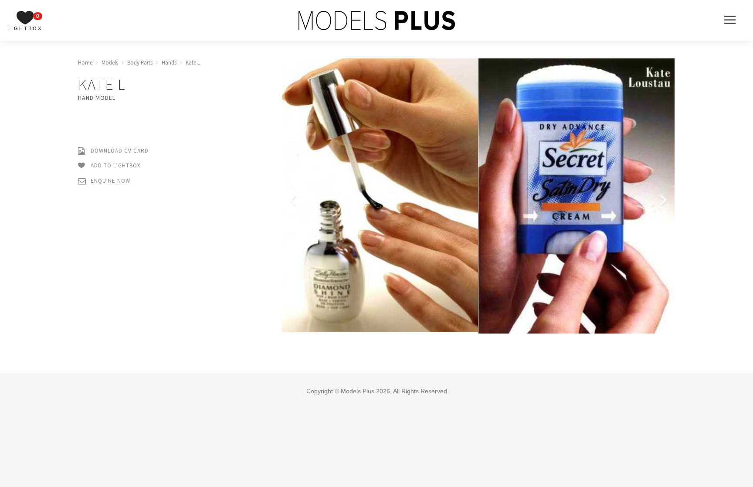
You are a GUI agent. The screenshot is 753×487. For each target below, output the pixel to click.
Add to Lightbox (115, 165)
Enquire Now (109, 180)
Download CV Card (119, 150)
